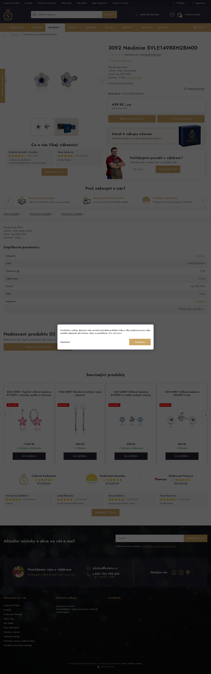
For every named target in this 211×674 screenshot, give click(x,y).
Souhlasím (140, 342)
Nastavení (65, 342)
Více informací (115, 333)
